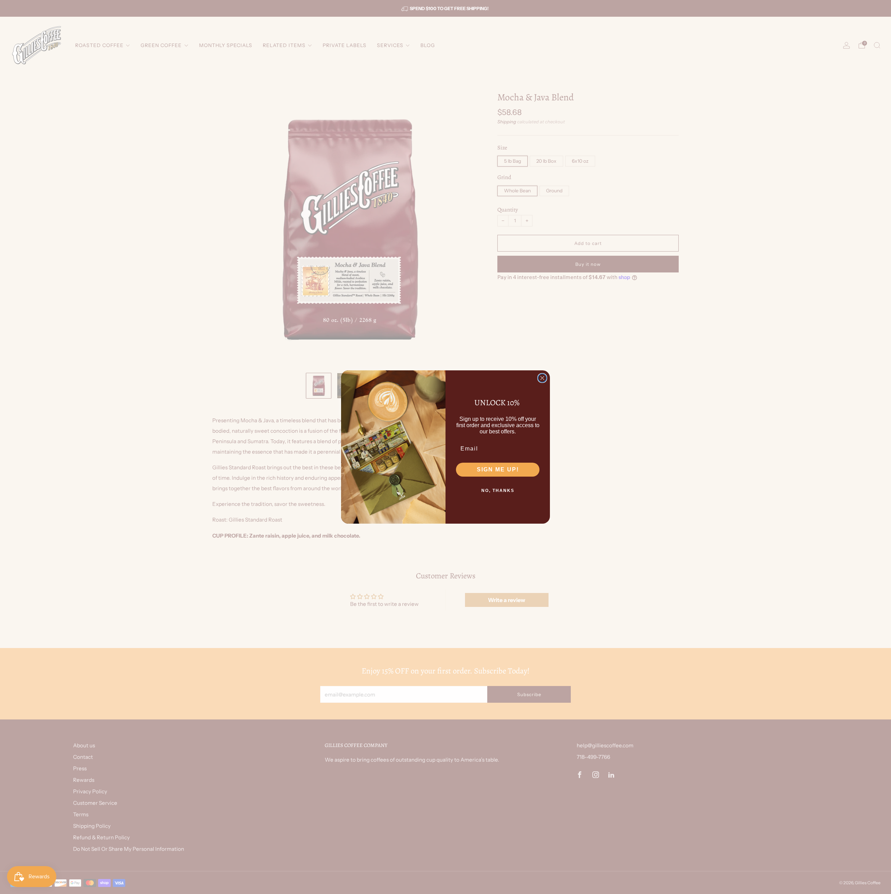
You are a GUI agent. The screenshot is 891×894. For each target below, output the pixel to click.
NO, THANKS (497, 490)
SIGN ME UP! (498, 469)
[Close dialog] (542, 378)
